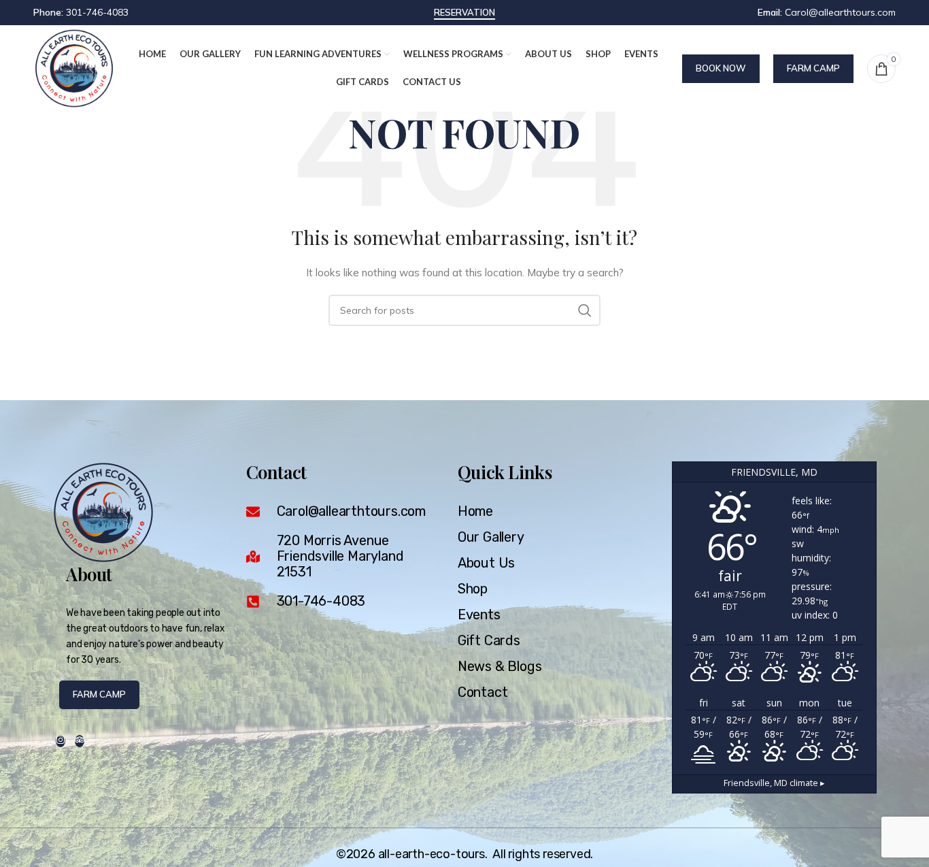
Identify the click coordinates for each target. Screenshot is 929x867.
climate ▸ (774, 783)
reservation (464, 12)
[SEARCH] (585, 310)
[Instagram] (60, 741)
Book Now (721, 68)
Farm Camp (813, 68)
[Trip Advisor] (79, 741)
